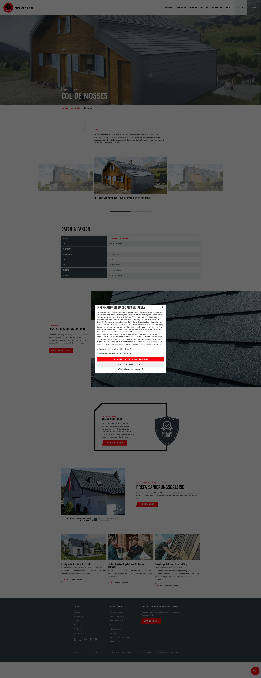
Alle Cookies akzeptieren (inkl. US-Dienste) (130, 359)
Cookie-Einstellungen (146, 344)
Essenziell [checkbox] (103, 349)
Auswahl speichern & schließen (130, 364)
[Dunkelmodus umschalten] (163, 308)
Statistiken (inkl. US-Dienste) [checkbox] (121, 349)
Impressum (101, 344)
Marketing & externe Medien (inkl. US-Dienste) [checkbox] (115, 354)
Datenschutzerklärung (149, 342)
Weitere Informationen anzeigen (129, 369)
